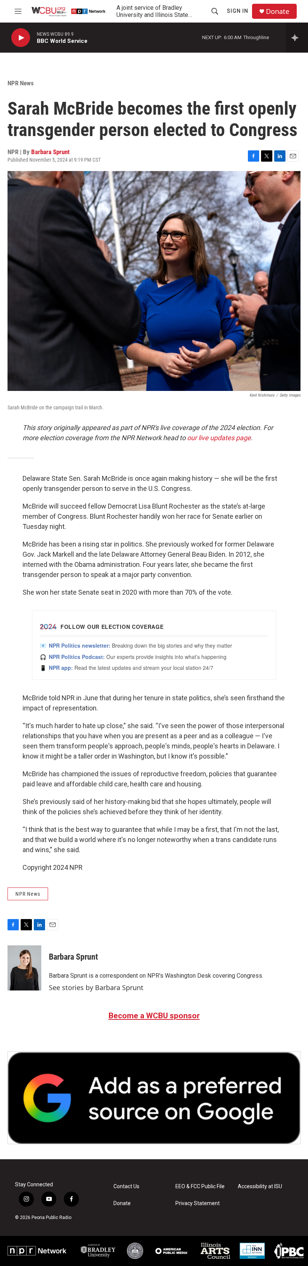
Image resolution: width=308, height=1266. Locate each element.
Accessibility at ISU (260, 1186)
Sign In (237, 11)
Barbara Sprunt (50, 152)
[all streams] (297, 38)
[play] (21, 37)
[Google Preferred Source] (154, 1098)
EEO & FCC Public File (200, 1186)
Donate (277, 11)
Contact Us (126, 1186)
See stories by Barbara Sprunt (96, 987)
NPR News (21, 83)
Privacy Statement (197, 1203)
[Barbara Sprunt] (24, 967)
